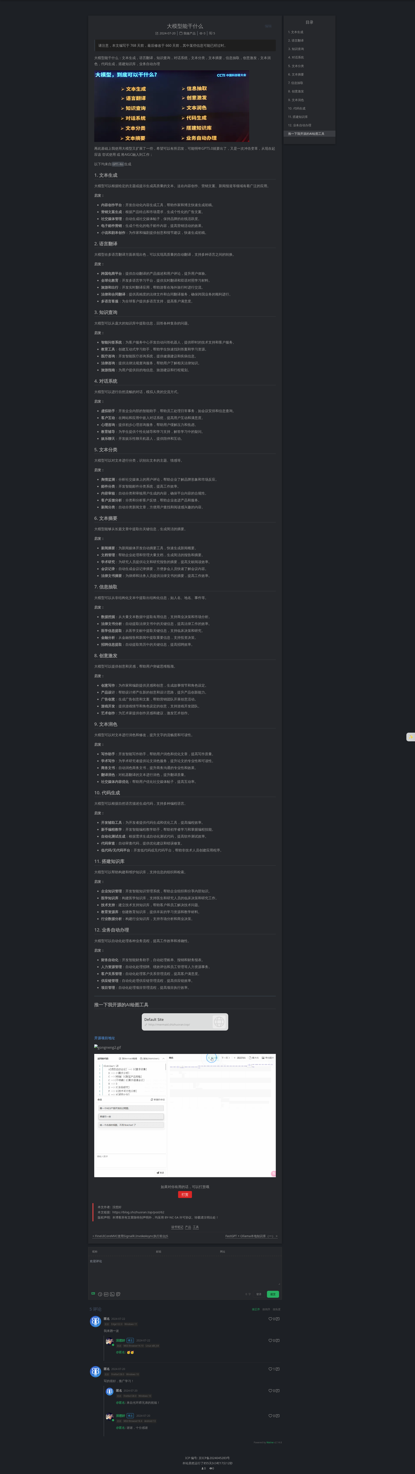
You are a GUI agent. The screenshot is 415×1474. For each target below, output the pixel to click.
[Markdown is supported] (94, 1294)
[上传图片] (112, 1294)
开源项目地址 (104, 1038)
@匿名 (120, 1352)
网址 (222, 1251)
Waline (270, 1442)
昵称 (94, 1251)
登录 (259, 1294)
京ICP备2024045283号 (214, 1458)
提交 (273, 1294)
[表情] (100, 1294)
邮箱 (158, 1251)
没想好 (120, 1340)
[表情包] (106, 1294)
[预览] (118, 1294)
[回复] (277, 1318)
